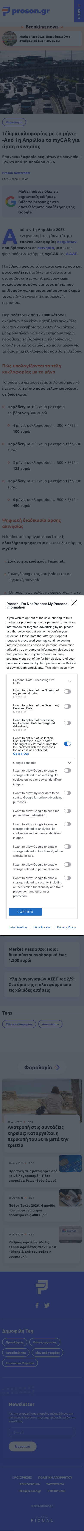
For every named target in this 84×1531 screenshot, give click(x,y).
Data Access (42, 927)
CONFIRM (25, 911)
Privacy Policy (66, 927)
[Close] (76, 604)
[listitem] (42, 681)
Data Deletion (17, 927)
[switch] (67, 691)
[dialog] (42, 765)
